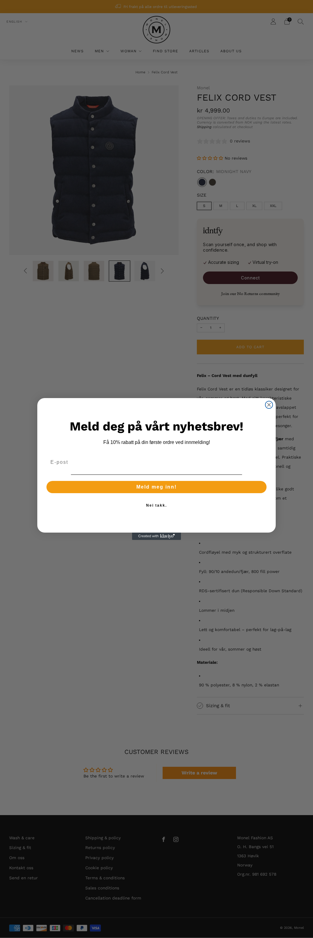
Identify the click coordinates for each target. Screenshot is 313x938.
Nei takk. (156, 505)
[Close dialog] (269, 404)
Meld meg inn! (156, 486)
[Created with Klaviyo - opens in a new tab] (156, 536)
